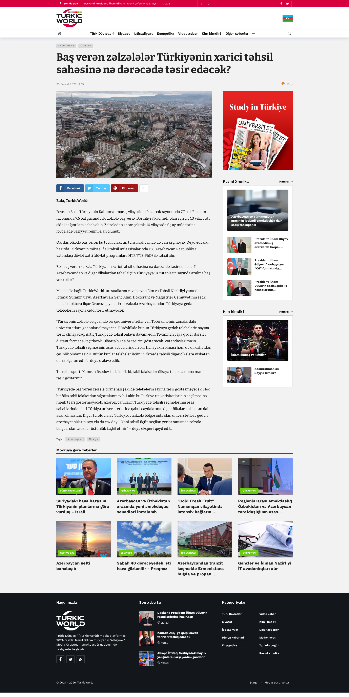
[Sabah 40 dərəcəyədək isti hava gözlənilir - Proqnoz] (144, 539)
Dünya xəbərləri (70, 490)
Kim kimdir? (267, 621)
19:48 (165, 663)
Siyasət (227, 621)
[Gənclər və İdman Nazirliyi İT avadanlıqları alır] (265, 539)
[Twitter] (287, 3)
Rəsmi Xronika (269, 653)
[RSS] (81, 659)
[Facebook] (281, 3)
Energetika (229, 645)
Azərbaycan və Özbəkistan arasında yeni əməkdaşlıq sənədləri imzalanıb (143, 506)
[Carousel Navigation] (205, 3)
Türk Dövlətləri (232, 614)
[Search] (290, 33)
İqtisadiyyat (128, 490)
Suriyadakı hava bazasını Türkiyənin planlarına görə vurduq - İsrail (82, 506)
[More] (253, 33)
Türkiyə (85, 45)
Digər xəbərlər (269, 629)
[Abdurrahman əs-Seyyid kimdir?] (239, 375)
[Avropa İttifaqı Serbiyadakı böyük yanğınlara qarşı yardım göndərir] (146, 658)
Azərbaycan (66, 45)
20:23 (165, 622)
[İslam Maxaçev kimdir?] (257, 340)
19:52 (164, 642)
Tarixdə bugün (269, 645)
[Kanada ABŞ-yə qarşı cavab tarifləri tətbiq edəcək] (146, 638)
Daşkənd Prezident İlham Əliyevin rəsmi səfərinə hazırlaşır (120, 3)
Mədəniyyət (267, 637)
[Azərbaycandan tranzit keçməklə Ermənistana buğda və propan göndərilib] (205, 539)
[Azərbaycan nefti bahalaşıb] (83, 539)
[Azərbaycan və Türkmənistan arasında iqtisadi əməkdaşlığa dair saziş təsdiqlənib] (257, 210)
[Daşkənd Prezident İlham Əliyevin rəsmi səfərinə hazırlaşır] (146, 618)
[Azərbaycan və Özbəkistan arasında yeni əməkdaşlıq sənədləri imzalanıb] (144, 476)
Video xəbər (267, 614)
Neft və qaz (67, 553)
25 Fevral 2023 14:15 (70, 84)
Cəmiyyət (126, 553)
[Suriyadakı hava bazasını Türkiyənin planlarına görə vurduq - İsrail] (83, 476)
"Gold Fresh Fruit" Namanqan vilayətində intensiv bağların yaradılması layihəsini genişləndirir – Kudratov (202, 512)
